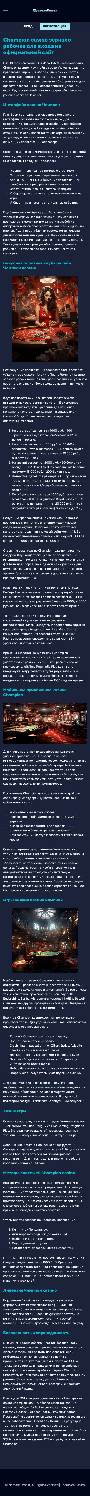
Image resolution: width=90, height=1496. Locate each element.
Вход (28, 26)
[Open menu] (5, 10)
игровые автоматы (45, 1087)
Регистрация (54, 26)
